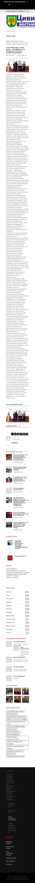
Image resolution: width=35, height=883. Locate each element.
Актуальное (9, 629)
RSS (9, 4)
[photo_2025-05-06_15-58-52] (17, 691)
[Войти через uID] (12, 434)
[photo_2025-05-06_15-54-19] (9, 691)
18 (19, 41)
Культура (8, 592)
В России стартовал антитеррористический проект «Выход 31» (20, 514)
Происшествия (10, 622)
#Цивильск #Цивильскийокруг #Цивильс (15, 747)
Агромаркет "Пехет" (21, 556)
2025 (12, 41)
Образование (9, 598)
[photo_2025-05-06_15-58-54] (17, 699)
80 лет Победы (11, 753)
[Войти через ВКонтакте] (15, 434)
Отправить (14, 442)
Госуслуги (9, 864)
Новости (9, 729)
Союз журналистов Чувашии (9, 853)
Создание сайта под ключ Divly (20, 879)
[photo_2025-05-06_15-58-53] (9, 699)
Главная (8, 41)
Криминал (9, 602)
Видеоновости (10, 615)
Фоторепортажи (10, 619)
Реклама (8, 632)
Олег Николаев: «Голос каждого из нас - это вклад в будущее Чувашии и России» (20, 479)
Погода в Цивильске (11, 569)
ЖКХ (15, 729)
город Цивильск (10, 861)
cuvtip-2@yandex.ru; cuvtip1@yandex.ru (13, 818)
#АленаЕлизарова (12, 716)
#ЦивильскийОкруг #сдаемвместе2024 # (13, 738)
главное (9, 719)
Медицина (9, 612)
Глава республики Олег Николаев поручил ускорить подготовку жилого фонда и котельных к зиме (20, 457)
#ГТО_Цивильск (22, 719)
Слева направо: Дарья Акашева (15, 711)
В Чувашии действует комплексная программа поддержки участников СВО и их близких (21, 544)
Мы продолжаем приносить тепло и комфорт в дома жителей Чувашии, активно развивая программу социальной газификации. (21, 501)
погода (9, 726)
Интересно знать (11, 626)
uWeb (7, 879)
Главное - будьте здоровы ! (21, 649)
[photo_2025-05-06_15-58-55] (25, 699)
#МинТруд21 (22, 716)
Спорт (8, 595)
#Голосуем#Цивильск (13, 734)
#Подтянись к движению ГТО (15, 751)
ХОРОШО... (19, 677)
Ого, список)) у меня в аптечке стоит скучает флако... (24, 652)
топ (15, 719)
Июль (16, 41)
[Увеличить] (17, 415)
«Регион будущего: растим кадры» (18, 489)
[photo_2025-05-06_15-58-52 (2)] (25, 691)
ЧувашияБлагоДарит (18, 726)
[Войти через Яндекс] (21, 434)
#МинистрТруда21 (12, 714)
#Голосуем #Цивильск (13, 731)
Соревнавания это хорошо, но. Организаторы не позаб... (21, 659)
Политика (8, 605)
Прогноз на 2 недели (11, 577)
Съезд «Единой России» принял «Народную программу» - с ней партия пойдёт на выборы (20, 525)
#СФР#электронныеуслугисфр (15, 756)
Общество (9, 609)
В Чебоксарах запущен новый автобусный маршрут (20, 468)
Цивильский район (11, 858)
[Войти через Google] (24, 434)
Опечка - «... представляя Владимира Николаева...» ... (20, 668)
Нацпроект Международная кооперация (14, 742)
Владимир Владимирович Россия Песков (16, 723)
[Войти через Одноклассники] (27, 434)
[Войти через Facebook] (18, 434)
